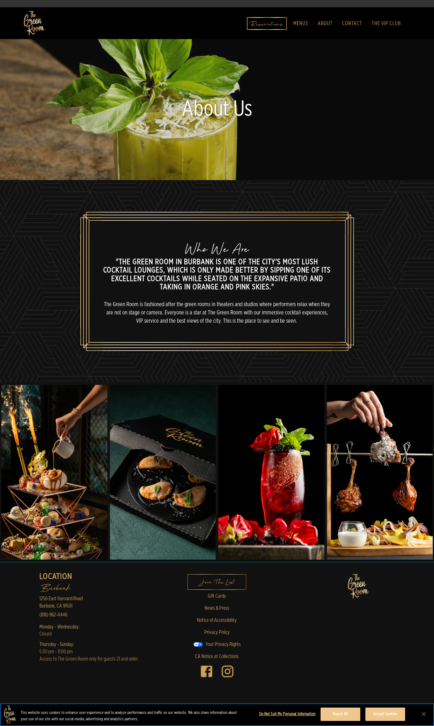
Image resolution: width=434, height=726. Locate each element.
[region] (217, 714)
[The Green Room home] (33, 23)
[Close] (424, 714)
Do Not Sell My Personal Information (287, 714)
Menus (300, 23)
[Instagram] (227, 671)
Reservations (267, 24)
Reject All (340, 714)
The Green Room (358, 586)
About (325, 23)
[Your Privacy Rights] (217, 644)
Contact (352, 23)
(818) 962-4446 (53, 614)
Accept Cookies (385, 714)
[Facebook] (206, 671)
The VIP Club (386, 23)
